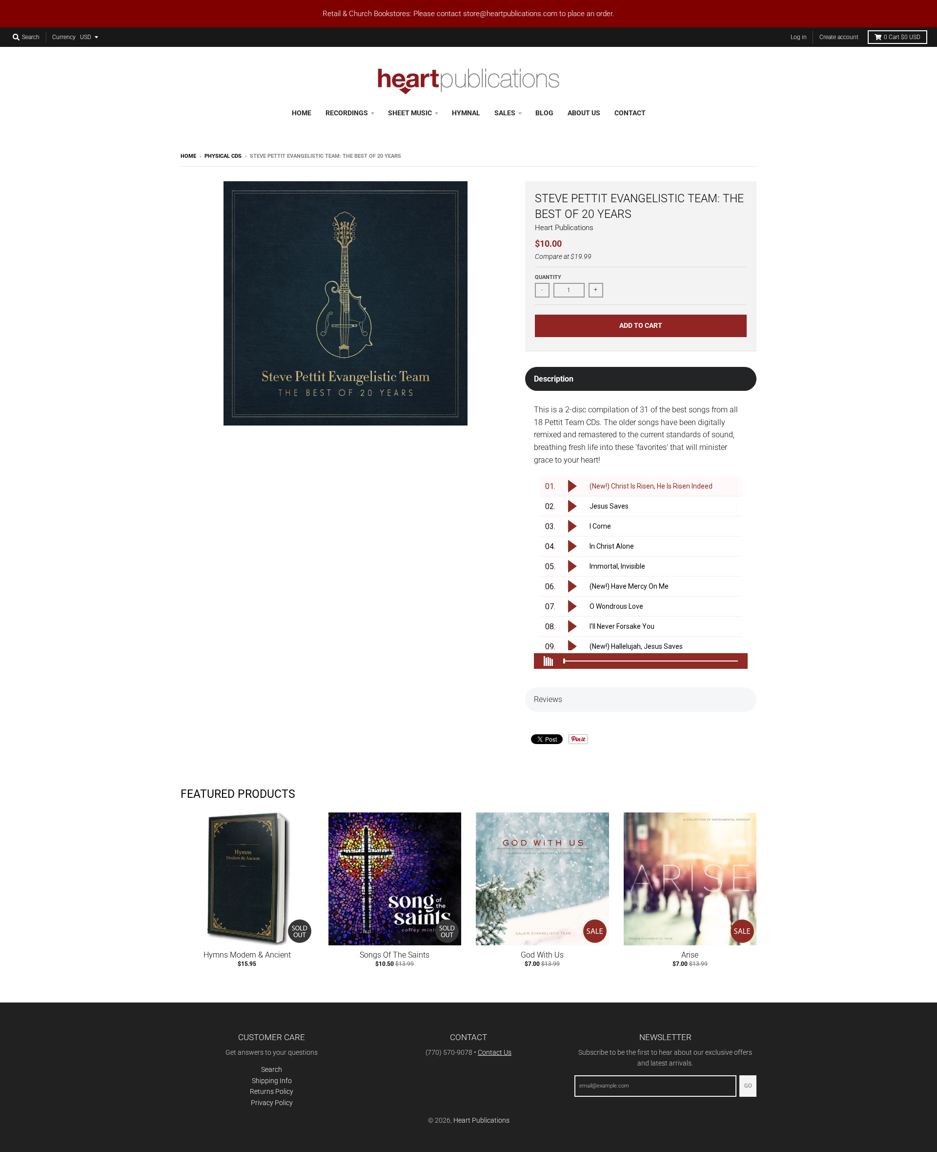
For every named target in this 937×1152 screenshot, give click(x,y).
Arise (689, 955)
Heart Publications (564, 227)
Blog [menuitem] (544, 113)
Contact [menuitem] (630, 113)
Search (271, 1069)
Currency (64, 37)
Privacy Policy (272, 1103)
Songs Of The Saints (394, 955)
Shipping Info (272, 1081)
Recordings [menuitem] (347, 113)
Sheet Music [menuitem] (410, 113)
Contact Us (494, 1052)
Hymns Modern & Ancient (247, 955)
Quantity (548, 277)
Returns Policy (271, 1091)
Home (188, 156)
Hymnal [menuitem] (466, 113)
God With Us (542, 955)
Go (748, 1086)
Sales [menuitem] (504, 113)
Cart (902, 37)
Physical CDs (223, 156)
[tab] (640, 379)
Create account (838, 37)
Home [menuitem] (301, 113)
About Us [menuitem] (584, 113)
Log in (799, 37)
